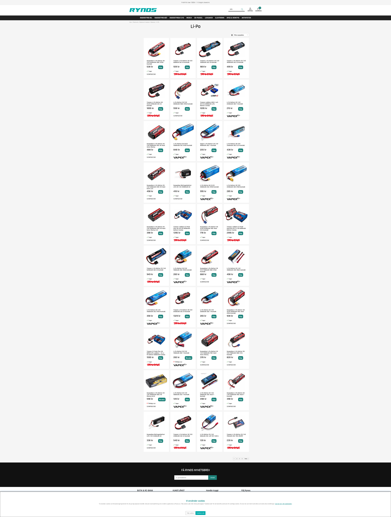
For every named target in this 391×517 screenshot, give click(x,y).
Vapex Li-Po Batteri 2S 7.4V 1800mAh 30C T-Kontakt (209, 144)
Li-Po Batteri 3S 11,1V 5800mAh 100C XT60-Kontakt (183, 103)
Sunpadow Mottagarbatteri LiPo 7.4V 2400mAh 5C (156, 435)
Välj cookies (190, 513)
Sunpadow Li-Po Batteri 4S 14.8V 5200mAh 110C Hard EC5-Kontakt (209, 228)
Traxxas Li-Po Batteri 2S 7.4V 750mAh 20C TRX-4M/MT (236, 435)
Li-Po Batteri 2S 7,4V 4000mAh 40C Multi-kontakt (236, 269)
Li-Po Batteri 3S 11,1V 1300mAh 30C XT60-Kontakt (182, 269)
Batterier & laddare (144, 22)
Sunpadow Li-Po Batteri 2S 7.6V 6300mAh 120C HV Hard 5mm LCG (156, 186)
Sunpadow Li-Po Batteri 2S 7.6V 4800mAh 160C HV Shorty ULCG (156, 394)
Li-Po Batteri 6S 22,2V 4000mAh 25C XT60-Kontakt (209, 186)
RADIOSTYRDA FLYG (177, 18)
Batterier (153, 22)
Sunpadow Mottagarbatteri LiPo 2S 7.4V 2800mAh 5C (182, 186)
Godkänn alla (200, 513)
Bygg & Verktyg (233, 18)
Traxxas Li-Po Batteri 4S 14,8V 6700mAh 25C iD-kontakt (155, 103)
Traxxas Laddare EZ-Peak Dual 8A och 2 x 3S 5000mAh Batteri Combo (236, 228)
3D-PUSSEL (198, 18)
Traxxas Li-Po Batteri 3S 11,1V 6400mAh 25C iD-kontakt (182, 310)
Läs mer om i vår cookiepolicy (283, 504)
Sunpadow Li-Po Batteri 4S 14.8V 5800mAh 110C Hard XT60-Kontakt (236, 311)
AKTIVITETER (246, 18)
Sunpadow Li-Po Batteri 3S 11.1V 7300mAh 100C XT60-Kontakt (209, 270)
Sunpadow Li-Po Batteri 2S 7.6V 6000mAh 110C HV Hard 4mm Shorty (156, 145)
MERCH (189, 18)
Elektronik (219, 18)
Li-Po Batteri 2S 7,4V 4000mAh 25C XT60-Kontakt (156, 310)
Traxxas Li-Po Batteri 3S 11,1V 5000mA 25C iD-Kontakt (182, 61)
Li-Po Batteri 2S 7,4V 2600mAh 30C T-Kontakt (208, 310)
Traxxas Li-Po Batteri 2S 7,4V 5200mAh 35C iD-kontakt (156, 269)
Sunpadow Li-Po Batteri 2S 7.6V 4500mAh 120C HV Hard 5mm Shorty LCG (156, 228)
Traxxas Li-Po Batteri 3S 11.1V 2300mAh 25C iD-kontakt (182, 435)
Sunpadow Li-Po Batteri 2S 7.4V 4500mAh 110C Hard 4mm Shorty (209, 353)
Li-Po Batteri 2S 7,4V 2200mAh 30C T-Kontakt (235, 103)
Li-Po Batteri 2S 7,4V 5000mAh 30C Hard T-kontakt (207, 394)
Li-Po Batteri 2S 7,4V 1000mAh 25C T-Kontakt (181, 393)
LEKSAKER (209, 18)
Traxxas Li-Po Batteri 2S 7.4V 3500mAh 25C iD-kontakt (236, 61)
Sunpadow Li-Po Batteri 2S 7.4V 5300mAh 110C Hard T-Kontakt (236, 394)
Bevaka (188, 358)
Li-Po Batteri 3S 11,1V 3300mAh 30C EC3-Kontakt (236, 144)
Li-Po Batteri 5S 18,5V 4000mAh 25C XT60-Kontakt (182, 144)
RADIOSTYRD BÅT (161, 18)
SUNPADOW (151, 74)
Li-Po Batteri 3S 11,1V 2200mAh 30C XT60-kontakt (236, 186)
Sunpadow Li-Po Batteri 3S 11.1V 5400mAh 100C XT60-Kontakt (156, 62)
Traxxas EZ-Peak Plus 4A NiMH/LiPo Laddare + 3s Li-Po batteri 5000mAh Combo (156, 353)
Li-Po (157, 22)
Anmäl (212, 477)
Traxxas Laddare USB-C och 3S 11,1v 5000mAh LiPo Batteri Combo (209, 103)
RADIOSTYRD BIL (146, 18)
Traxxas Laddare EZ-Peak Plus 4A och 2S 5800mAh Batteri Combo (181, 228)
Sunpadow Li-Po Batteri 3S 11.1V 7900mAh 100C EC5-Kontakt (236, 353)
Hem (130, 22)
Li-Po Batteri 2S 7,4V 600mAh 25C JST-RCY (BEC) (209, 435)
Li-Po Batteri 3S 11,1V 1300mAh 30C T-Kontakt (181, 352)
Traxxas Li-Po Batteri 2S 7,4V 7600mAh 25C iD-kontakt (209, 61)
